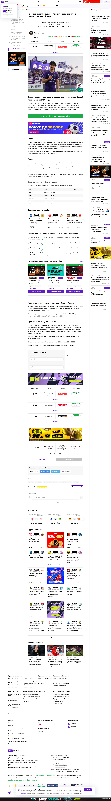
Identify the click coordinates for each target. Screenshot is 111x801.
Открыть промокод (36, 291)
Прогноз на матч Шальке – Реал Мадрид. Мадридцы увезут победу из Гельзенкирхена (74, 628)
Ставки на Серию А (29, 678)
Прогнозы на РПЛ (13, 678)
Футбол (31, 482)
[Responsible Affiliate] (77, 785)
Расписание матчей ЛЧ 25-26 (61, 696)
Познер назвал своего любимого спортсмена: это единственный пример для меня (99, 186)
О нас (9, 722)
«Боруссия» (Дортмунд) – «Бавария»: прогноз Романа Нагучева (55, 557)
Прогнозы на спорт (65, 482)
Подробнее (32, 288)
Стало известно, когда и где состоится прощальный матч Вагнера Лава (100, 55)
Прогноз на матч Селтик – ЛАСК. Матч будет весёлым (74, 593)
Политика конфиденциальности (16, 733)
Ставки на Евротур (43, 683)
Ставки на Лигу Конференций (61, 683)
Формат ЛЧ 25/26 (57, 703)
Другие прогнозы (35, 529)
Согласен (87, 789)
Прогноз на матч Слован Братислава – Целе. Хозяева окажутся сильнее (55, 594)
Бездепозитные (77, 286)
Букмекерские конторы (45, 1)
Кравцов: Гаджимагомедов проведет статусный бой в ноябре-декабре (99, 229)
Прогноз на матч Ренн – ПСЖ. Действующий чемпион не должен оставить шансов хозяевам (73, 541)
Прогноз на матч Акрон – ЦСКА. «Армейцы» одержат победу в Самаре (55, 221)
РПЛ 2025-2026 (13, 691)
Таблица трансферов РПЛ (14, 705)
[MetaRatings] (13, 750)
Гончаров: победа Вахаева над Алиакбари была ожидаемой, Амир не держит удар (100, 80)
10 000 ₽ (76, 416)
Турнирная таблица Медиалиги (31, 696)
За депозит (38, 286)
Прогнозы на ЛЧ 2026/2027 (60, 678)
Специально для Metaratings (16, 728)
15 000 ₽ (76, 46)
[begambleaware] (53, 785)
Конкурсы (61, 1)
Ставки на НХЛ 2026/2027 (45, 681)
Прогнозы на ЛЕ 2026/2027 (60, 681)
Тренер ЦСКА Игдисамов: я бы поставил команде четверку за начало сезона (100, 279)
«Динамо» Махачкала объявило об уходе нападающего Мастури (98, 159)
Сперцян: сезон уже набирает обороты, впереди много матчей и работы (100, 30)
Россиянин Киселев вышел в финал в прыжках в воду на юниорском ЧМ (100, 107)
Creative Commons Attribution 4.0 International (45, 775)
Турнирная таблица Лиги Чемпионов (63, 699)
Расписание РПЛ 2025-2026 (14, 695)
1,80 (42, 250)
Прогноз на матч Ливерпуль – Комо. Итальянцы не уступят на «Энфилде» (55, 628)
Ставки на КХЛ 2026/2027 (45, 678)
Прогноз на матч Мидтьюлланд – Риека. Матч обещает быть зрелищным (73, 576)
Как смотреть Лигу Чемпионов (61, 694)
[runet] (10, 785)
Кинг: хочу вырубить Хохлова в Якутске (100, 241)
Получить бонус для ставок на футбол (55, 116)
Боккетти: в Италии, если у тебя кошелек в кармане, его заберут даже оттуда (99, 199)
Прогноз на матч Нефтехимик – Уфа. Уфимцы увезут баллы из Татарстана (74, 221)
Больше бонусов (55, 297)
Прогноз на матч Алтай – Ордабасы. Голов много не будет (74, 609)
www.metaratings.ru (27, 757)
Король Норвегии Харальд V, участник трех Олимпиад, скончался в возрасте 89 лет (99, 119)
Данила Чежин (39, 32)
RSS (9, 730)
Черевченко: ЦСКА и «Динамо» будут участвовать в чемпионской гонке (100, 292)
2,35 (42, 245)
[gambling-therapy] (64, 785)
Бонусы (55, 1)
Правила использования (14, 736)
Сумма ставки (34, 356)
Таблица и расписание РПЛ (31, 6)
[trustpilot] (41, 785)
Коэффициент (34, 364)
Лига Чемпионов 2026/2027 (62, 691)
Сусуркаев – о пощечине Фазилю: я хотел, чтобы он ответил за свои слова (99, 147)
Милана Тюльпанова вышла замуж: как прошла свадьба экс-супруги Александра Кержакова (35, 663)
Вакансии (10, 725)
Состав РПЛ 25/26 (13, 708)
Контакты (10, 720)
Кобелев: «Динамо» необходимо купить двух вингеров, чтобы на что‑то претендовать (99, 266)
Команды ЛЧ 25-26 (58, 701)
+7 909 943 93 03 (60, 767)
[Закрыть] (108, 799)
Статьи (29, 1)
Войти (106, 2)
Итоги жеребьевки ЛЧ (51, 6)
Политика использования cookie (16, 738)
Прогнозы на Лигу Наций (59, 685)
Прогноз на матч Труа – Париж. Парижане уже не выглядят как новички (36, 557)
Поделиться (75, 486)
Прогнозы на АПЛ (13, 684)
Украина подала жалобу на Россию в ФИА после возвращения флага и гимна (99, 67)
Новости (23, 1)
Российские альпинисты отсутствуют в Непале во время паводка (98, 305)
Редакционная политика (14, 743)
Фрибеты (32, 286)
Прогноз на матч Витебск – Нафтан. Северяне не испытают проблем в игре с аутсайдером (36, 221)
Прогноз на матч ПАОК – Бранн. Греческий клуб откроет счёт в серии (36, 575)
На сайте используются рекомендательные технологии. (23, 780)
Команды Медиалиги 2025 (30, 699)
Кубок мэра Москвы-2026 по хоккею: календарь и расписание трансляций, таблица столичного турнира (55, 663)
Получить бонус (17, 69)
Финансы (40, 731)
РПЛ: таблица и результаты (12, 701)
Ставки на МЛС (28, 687)
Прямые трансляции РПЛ (15, 698)
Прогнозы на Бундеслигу (30, 681)
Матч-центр (16, 1)
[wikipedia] (29, 785)
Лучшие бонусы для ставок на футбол (45, 261)
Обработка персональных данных (17, 741)
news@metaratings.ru (61, 765)
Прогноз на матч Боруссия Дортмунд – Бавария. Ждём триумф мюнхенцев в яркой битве (74, 559)
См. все (81, 261)
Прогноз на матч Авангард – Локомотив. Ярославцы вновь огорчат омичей (100, 216)
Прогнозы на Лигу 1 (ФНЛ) (13, 681)
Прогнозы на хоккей (44, 676)
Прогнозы (34, 1)
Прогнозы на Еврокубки (61, 676)
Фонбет (76, 482)
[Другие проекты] (5, 2)
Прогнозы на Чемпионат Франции (30, 684)
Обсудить (42, 459)
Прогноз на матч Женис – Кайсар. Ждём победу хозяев (36, 609)
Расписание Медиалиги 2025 (31, 694)
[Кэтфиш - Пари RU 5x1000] (55, 799)
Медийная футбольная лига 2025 (34, 691)
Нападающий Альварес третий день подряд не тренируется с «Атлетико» (100, 18)
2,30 (42, 240)
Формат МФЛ (26, 701)
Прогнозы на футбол (50, 482)
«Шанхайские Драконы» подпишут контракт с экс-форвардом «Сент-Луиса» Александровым (99, 94)
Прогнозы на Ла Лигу (14, 687)
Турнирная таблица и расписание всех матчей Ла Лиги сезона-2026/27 (74, 661)
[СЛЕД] (83, 221)
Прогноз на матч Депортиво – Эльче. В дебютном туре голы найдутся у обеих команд (36, 628)
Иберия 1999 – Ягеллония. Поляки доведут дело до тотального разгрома (35, 540)
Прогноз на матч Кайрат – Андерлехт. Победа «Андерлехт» (36, 593)
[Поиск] (80, 2)
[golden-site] (17, 785)
